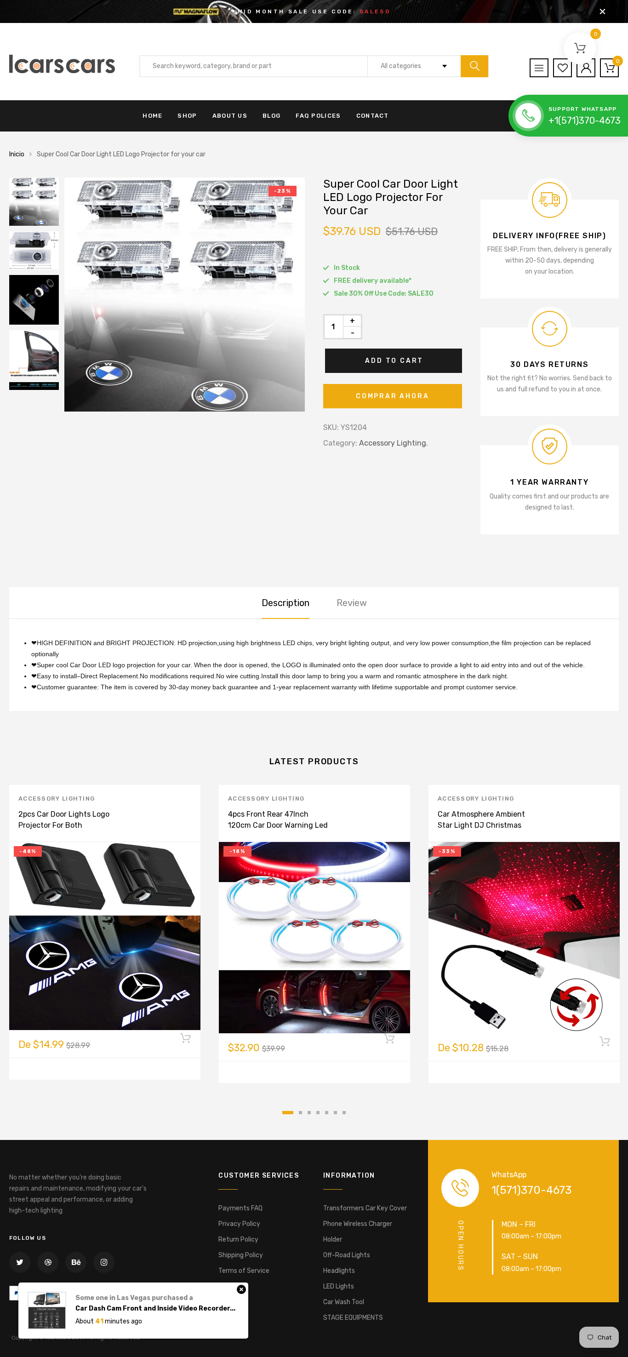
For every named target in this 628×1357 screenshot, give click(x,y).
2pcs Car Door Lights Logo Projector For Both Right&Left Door (63, 825)
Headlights (339, 1271)
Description (285, 602)
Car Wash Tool (343, 1302)
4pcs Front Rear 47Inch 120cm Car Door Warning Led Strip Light (278, 825)
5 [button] (326, 1112)
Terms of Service (243, 1271)
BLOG (271, 115)
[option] (184, 294)
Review (352, 602)
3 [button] (309, 1112)
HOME (152, 115)
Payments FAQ (240, 1208)
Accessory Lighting (56, 798)
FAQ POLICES (318, 115)
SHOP (187, 115)
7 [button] (344, 1112)
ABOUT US (229, 115)
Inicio (16, 154)
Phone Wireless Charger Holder (357, 1231)
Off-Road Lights (346, 1255)
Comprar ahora (392, 396)
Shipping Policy (240, 1255)
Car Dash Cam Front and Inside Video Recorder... (155, 1308)
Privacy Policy (239, 1224)
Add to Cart (394, 361)
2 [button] (300, 1112)
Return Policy (238, 1239)
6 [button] (335, 1112)
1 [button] (287, 1112)
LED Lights (338, 1286)
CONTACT (372, 115)
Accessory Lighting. (393, 443)
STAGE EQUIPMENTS (353, 1318)
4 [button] (318, 1112)
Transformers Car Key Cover (365, 1208)
